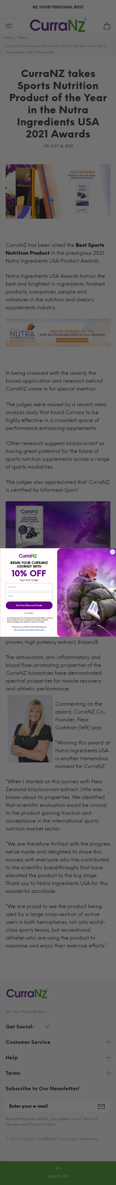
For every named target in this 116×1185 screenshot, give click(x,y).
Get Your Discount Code (29, 605)
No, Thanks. (29, 613)
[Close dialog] (112, 551)
